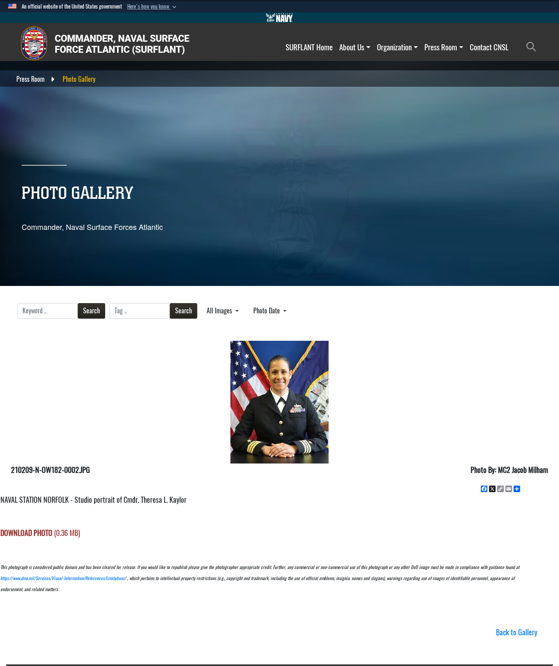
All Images (220, 310)
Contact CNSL (489, 47)
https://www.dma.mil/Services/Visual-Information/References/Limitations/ (63, 578)
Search (91, 310)
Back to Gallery (516, 632)
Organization (394, 47)
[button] (152, 6)
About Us (351, 47)
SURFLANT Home (309, 47)
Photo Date (267, 310)
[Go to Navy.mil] (279, 17)
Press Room (440, 47)
